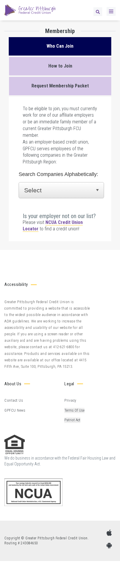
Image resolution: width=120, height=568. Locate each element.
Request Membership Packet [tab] (60, 86)
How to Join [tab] (60, 66)
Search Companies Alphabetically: (58, 174)
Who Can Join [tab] (60, 46)
